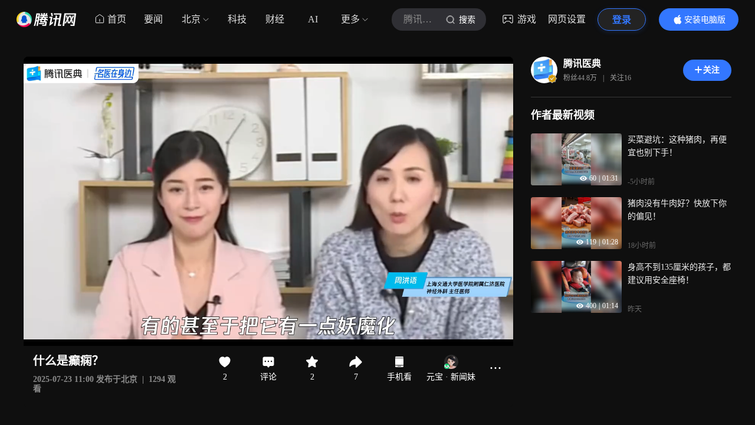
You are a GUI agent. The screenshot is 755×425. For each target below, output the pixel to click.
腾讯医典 (582, 63)
